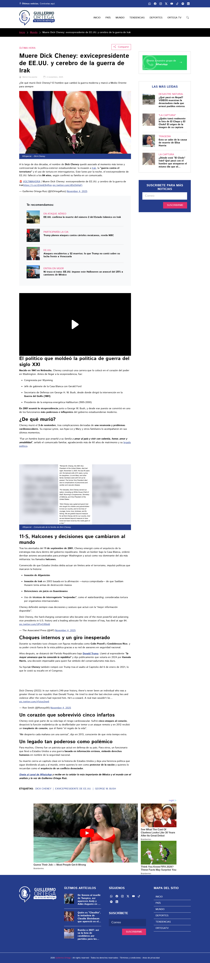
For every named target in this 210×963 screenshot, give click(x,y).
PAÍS (108, 17)
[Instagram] (160, 3)
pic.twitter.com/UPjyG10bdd (34, 624)
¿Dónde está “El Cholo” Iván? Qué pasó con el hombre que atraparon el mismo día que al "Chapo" (173, 162)
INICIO (97, 17)
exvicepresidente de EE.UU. (73, 789)
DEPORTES (156, 17)
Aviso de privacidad (151, 957)
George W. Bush (105, 789)
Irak (94, 168)
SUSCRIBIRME (175, 205)
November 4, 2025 (77, 191)
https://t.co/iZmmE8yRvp (37, 185)
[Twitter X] (166, 3)
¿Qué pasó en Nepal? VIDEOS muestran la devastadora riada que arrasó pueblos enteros (172, 102)
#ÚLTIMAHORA (31, 181)
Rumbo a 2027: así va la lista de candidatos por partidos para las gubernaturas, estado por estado (88, 934)
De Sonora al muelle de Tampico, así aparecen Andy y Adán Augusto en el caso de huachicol (89, 900)
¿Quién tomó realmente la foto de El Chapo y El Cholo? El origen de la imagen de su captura (172, 123)
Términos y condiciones (130, 957)
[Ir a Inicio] (37, 17)
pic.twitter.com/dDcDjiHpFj (67, 185)
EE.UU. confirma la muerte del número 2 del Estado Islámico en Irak (82, 217)
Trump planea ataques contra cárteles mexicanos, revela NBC (79, 235)
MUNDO (120, 17)
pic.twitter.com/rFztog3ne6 (34, 701)
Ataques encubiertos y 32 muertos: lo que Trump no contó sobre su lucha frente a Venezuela (82, 255)
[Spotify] (182, 3)
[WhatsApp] (149, 3)
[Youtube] (171, 3)
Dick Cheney (43, 789)
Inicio (22, 32)
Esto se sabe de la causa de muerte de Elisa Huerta (173, 142)
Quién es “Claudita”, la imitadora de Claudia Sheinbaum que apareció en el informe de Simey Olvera (89, 917)
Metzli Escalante (29, 77)
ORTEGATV (162, 928)
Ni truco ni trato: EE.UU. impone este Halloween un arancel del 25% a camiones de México (83, 273)
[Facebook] (155, 3)
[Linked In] (188, 3)
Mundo (34, 32)
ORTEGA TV (174, 17)
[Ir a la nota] (33, 217)
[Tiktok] (177, 3)
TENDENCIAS (137, 17)
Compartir (123, 47)
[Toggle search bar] (187, 18)
